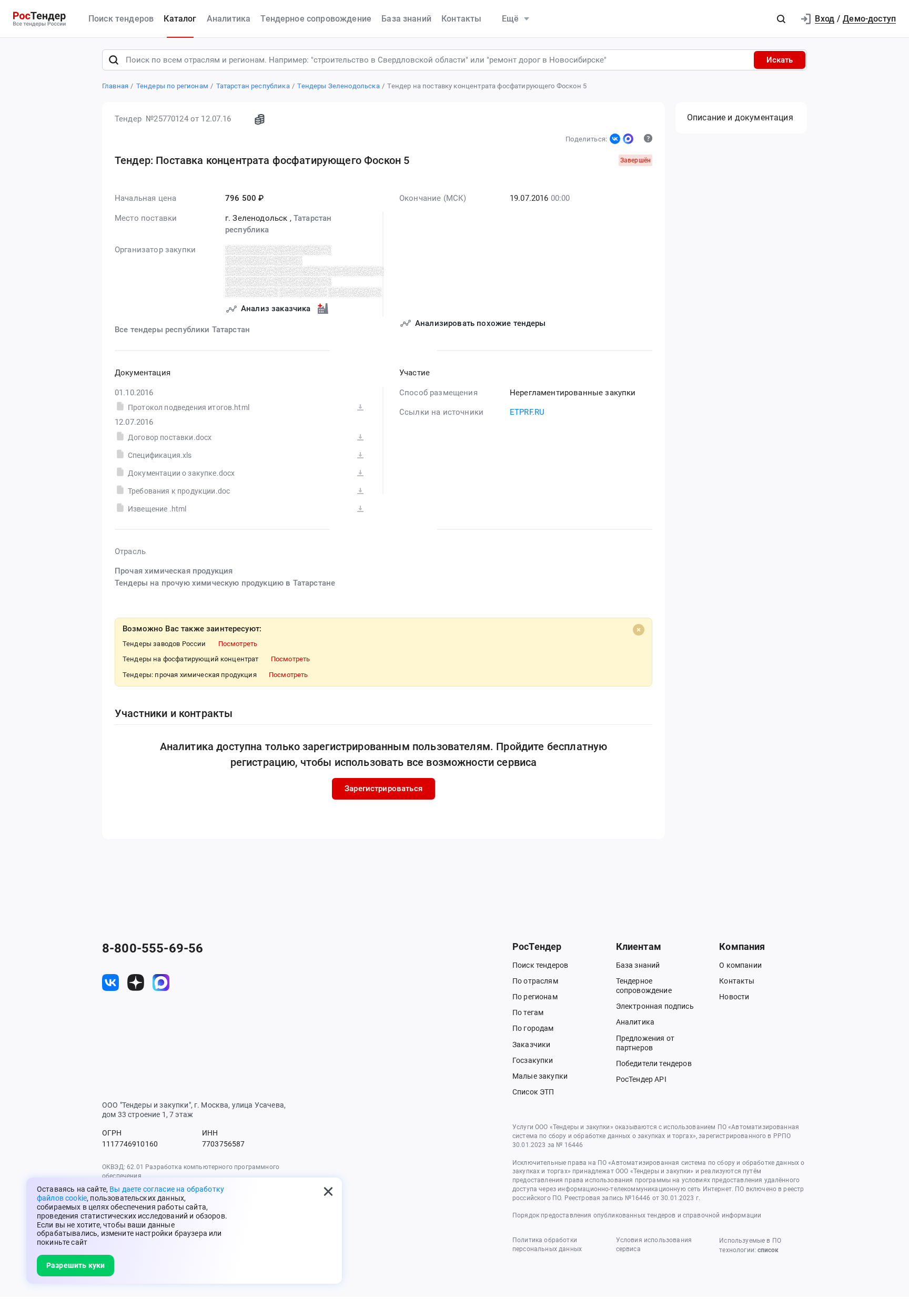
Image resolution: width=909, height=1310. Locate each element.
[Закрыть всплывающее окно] (328, 1191)
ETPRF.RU (527, 412)
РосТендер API (641, 1079)
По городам (533, 1028)
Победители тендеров (654, 1063)
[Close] (638, 630)
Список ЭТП (533, 1092)
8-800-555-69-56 (152, 948)
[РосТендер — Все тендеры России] (39, 19)
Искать (779, 60)
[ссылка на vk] (110, 982)
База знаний (406, 19)
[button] (781, 19)
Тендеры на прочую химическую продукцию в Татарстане (225, 583)
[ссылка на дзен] (135, 982)
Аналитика (228, 19)
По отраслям (535, 981)
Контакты (461, 19)
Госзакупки (532, 1060)
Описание (740, 117)
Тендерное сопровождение (315, 19)
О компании (740, 965)
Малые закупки (540, 1076)
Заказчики (531, 1044)
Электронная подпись (655, 1006)
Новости (734, 996)
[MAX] (628, 139)
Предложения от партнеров (645, 1043)
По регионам (535, 996)
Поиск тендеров (121, 19)
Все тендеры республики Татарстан (182, 329)
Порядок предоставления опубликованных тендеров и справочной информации (636, 1215)
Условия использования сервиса (654, 1244)
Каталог (180, 19)
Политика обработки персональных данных (547, 1244)
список (768, 1250)
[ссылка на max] (161, 982)
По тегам (527, 1012)
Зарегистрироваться (383, 788)
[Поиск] (113, 60)
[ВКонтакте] (615, 139)
